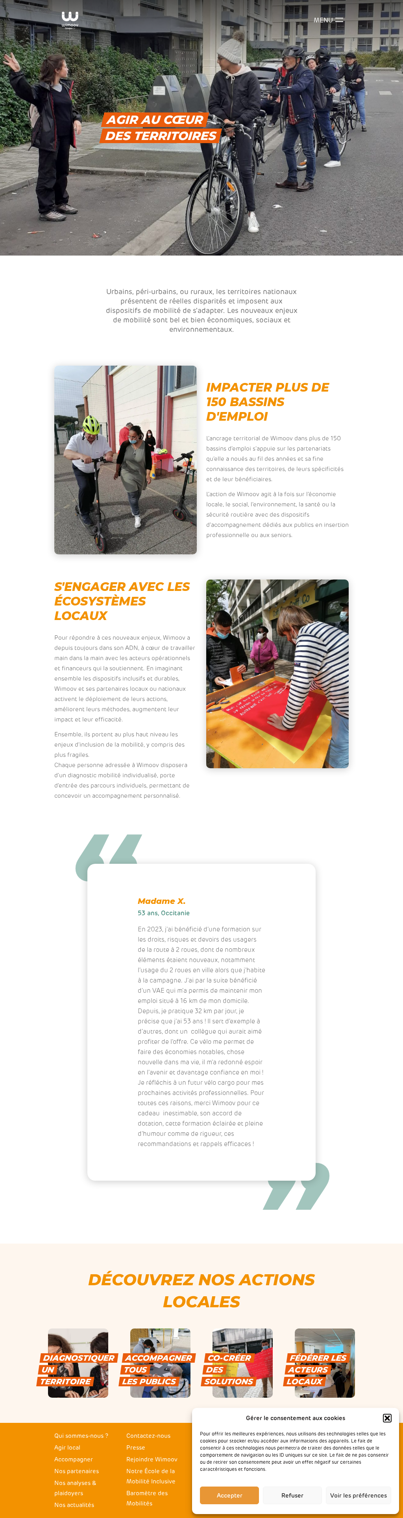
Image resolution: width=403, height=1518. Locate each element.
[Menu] (339, 20)
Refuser (292, 1495)
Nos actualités (74, 1505)
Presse (135, 1447)
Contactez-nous (148, 1435)
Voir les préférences (358, 1495)
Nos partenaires (76, 1471)
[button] (387, 1418)
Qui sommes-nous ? (81, 1435)
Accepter (229, 1495)
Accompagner (73, 1459)
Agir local (67, 1447)
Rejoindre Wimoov (151, 1459)
